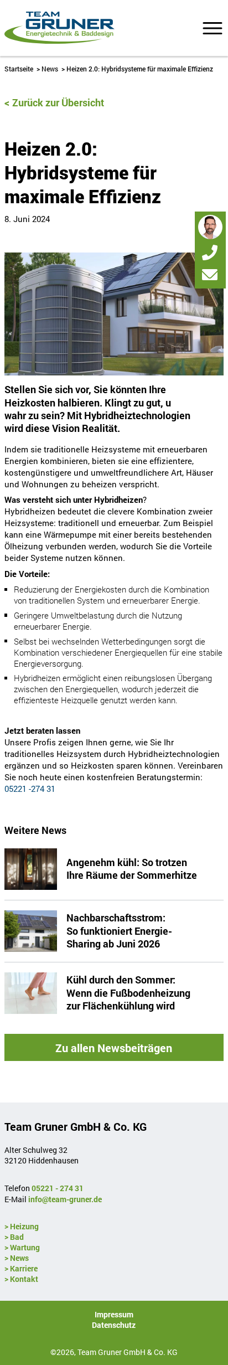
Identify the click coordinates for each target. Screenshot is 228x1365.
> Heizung (21, 1226)
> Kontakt (21, 1279)
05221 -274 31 (29, 788)
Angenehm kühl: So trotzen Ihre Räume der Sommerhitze (131, 869)
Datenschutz (114, 1325)
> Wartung (22, 1247)
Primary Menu (212, 28)
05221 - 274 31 (58, 1188)
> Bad (14, 1237)
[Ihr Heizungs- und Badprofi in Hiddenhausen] (59, 28)
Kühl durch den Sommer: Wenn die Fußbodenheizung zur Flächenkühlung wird (128, 992)
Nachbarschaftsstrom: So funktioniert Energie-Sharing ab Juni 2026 (119, 930)
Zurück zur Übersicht (58, 102)
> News (16, 1258)
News (50, 68)
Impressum (114, 1314)
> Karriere (21, 1268)
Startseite (18, 68)
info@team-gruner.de (65, 1199)
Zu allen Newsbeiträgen (113, 1048)
